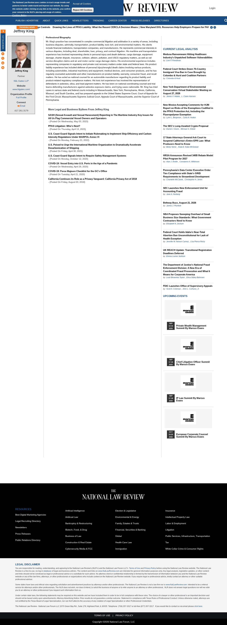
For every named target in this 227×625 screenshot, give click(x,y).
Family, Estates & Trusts (127, 523)
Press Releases (23, 534)
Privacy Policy (150, 568)
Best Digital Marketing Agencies (30, 514)
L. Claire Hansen (188, 96)
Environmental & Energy (127, 517)
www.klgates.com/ (21, 89)
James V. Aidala (173, 96)
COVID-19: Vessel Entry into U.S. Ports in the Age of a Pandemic (82, 163)
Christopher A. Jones (193, 179)
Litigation (169, 529)
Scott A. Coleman (173, 289)
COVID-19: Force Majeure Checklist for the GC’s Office (77, 171)
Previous (211, 27)
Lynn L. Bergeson (173, 117)
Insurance (170, 510)
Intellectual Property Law (177, 517)
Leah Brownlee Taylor (175, 277)
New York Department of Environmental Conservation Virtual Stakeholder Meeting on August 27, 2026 (187, 90)
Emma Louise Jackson (175, 256)
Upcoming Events (175, 296)
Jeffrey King (21, 70)
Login (212, 8)
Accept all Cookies (82, 3)
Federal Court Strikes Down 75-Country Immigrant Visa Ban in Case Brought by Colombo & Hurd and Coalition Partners (184, 72)
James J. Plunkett (173, 206)
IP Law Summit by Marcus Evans (190, 399)
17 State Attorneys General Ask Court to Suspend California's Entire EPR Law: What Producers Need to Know (186, 140)
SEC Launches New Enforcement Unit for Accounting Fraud (185, 190)
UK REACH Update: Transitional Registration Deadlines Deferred (187, 252)
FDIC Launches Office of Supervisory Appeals (187, 286)
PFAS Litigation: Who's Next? (64, 126)
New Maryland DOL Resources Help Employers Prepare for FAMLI (164, 27)
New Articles (3, 42)
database (47, 571)
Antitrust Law (71, 517)
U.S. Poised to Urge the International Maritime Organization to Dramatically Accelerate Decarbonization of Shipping (94, 146)
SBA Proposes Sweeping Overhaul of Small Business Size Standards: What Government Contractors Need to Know (187, 217)
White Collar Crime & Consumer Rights (184, 549)
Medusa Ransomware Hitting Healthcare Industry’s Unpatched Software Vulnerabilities (187, 56)
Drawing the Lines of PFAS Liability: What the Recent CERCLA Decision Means (83, 27)
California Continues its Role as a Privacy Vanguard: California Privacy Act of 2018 (92, 179)
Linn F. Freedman (173, 60)
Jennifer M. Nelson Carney (177, 242)
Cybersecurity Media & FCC (78, 549)
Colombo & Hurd (173, 78)
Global (118, 536)
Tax (167, 542)
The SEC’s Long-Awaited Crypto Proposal (185, 126)
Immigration (121, 549)
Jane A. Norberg (173, 194)
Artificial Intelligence (75, 510)
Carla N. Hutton (189, 117)
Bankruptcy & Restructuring (78, 523)
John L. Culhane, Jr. (191, 289)
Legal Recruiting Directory (28, 521)
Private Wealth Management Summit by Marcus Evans (191, 326)
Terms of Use (134, 568)
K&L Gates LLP (21, 81)
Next (215, 27)
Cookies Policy (19, 15)
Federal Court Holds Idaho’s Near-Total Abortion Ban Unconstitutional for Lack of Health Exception (185, 235)
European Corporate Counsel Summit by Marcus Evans (192, 435)
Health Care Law (123, 542)
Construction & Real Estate (78, 542)
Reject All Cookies (82, 10)
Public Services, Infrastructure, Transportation (187, 536)
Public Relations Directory (27, 540)
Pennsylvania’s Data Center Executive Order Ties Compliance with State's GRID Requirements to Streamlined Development (187, 173)
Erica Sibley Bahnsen (195, 277)
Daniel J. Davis (172, 129)
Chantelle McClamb (174, 179)
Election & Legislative (125, 510)
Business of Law (73, 536)
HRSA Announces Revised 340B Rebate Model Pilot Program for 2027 (188, 157)
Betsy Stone (171, 147)
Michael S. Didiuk (188, 129)
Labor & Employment (175, 523)
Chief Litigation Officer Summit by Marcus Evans (193, 363)
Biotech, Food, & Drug (76, 529)
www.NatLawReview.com (108, 571)
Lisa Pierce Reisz (197, 242)
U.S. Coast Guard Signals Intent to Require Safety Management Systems (87, 155)
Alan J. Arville (172, 162)
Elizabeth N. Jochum (175, 224)
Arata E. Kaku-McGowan (188, 147)
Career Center (117, 20)
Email (22, 106)
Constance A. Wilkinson (189, 162)
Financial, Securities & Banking (130, 529)
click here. (198, 606)
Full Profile (21, 97)
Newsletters (80, 20)
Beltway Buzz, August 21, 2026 (179, 202)
